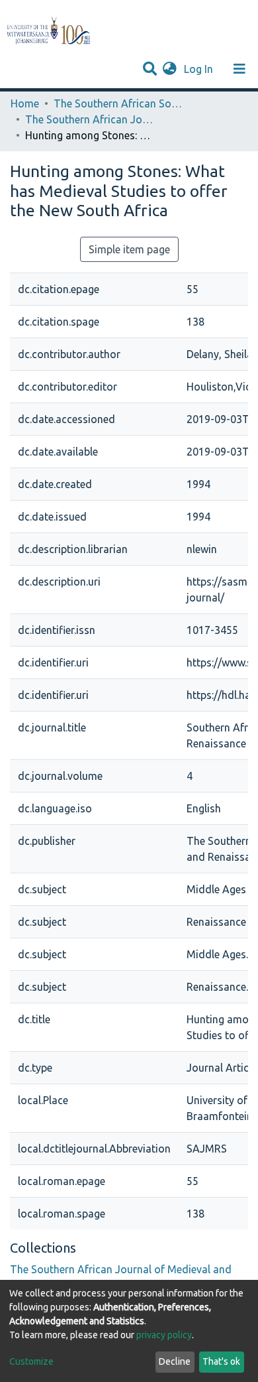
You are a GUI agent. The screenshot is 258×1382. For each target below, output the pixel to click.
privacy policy (164, 1335)
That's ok (221, 1361)
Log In (200, 69)
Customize (31, 1361)
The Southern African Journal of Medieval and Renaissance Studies (91, 119)
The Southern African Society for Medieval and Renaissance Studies (120, 103)
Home (25, 103)
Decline (175, 1361)
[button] (169, 69)
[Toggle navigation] (239, 69)
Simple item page (129, 249)
